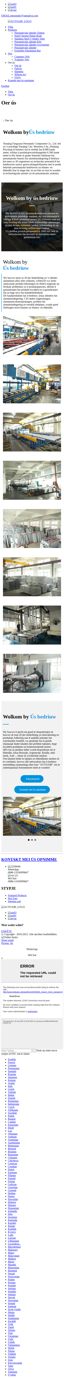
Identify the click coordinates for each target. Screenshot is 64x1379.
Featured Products (17, 895)
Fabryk (18, 68)
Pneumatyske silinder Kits (27, 41)
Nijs (10, 53)
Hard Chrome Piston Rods (28, 35)
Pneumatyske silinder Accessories (31, 44)
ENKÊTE (6, 931)
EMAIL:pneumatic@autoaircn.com (19, 15)
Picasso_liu (7, 943)
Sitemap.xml (14, 901)
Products (12, 29)
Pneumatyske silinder (25, 47)
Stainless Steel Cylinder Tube (29, 38)
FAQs (17, 77)
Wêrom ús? (20, 74)
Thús (10, 26)
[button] (32, 779)
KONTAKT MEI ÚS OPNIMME (29, 859)
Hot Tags (12, 898)
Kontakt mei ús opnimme (21, 80)
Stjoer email (7, 940)
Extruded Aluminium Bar (27, 50)
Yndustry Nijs (21, 59)
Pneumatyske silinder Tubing (29, 32)
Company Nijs (22, 56)
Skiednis (18, 71)
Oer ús (17, 65)
